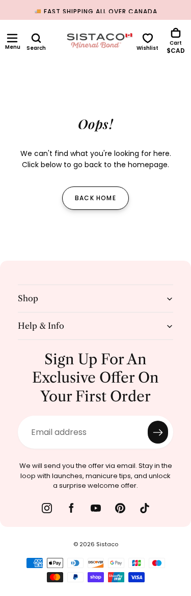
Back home (95, 198)
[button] (12, 38)
